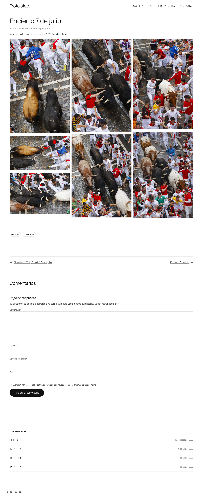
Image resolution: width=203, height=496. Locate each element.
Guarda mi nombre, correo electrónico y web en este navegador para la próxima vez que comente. (55, 384)
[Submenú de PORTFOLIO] (153, 6)
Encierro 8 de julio (179, 262)
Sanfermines (28, 234)
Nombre (14, 345)
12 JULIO (15, 448)
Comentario (15, 309)
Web (12, 372)
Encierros (15, 234)
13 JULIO (15, 466)
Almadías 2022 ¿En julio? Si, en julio (33, 262)
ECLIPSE (15, 439)
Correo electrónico (18, 358)
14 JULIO (15, 457)
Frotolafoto (20, 6)
